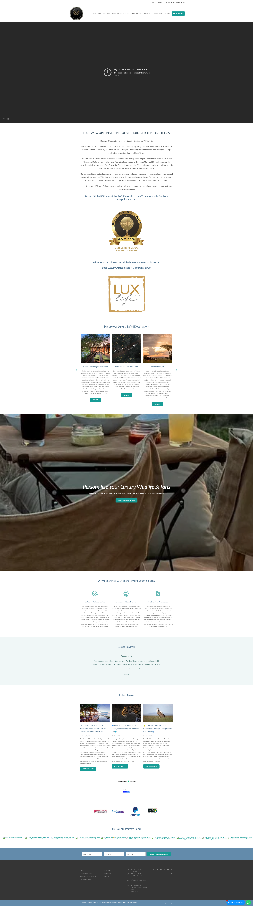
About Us (167, 13)
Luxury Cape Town (136, 13)
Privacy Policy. (126, 901)
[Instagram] (174, 2)
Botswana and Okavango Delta (126, 367)
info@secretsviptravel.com (138, 879)
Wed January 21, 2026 (85, 734)
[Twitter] (171, 2)
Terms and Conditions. (117, 901)
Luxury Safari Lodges (104, 13)
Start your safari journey (126, 500)
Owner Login (170, 901)
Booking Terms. (133, 901)
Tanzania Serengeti (157, 367)
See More (95, 400)
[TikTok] (184, 2)
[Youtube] (176, 2)
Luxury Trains (147, 13)
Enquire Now (180, 13)
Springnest (109, 901)
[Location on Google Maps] (164, 2)
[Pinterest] (167, 2)
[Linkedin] (169, 2)
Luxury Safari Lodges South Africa (95, 367)
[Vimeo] (179, 2)
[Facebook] (181, 2)
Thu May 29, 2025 (116, 734)
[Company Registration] (126, 789)
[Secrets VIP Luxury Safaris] (76, 13)
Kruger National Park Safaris (120, 13)
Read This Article (88, 767)
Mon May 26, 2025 (147, 734)
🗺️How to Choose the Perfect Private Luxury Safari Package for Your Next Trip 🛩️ (126, 727)
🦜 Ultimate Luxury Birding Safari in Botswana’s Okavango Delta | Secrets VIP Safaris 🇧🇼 (157, 727)
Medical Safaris (158, 13)
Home (94, 13)
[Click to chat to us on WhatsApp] (248, 902)
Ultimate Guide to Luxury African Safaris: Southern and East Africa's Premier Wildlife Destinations (93, 727)
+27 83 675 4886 (157, 2)
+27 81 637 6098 (136, 872)
